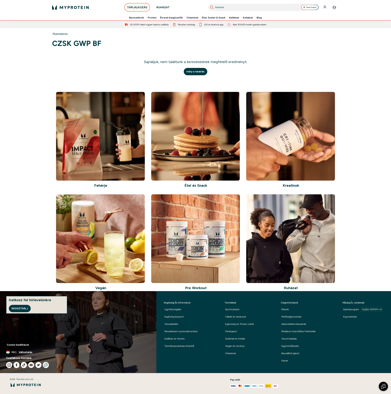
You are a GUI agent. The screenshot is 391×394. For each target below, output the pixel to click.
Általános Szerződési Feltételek (298, 331)
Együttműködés (290, 346)
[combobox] (263, 7)
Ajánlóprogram (362, 309)
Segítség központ (174, 316)
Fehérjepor (231, 331)
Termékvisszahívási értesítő (179, 346)
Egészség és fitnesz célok (239, 324)
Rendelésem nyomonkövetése (181, 331)
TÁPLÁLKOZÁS (137, 7)
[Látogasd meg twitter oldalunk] (38, 365)
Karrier (284, 360)
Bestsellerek (136, 17)
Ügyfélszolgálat (172, 309)
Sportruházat (232, 309)
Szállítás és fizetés (174, 338)
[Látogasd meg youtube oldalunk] (31, 365)
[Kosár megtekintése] (334, 7)
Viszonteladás (289, 338)
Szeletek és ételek (235, 338)
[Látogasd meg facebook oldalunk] (16, 365)
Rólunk (285, 309)
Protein (152, 17)
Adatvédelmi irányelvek (293, 324)
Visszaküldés (171, 324)
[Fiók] (325, 7)
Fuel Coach (311, 7)
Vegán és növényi (234, 346)
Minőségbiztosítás (291, 316)
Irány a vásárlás (195, 71)
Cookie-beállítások (18, 344)
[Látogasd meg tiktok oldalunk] (24, 365)
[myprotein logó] (70, 7)
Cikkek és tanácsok (235, 316)
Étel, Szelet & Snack (213, 17)
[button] (383, 386)
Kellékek (234, 17)
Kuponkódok (350, 316)
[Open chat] (46, 365)
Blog (259, 17)
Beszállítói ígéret (290, 353)
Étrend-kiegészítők (171, 17)
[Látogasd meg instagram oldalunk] (9, 365)
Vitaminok (192, 17)
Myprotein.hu (60, 33)
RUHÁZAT (163, 7)
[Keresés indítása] (212, 7)
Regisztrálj (20, 308)
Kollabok (248, 17)
